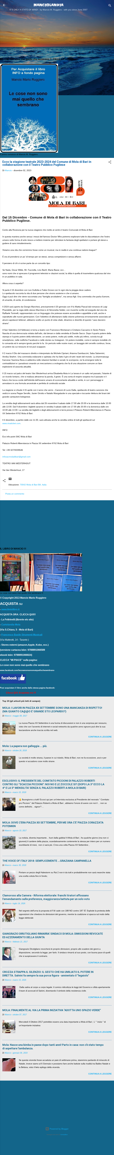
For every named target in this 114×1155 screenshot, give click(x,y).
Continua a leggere (100, 737)
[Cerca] (110, 6)
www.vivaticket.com (11, 423)
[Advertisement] (57, 34)
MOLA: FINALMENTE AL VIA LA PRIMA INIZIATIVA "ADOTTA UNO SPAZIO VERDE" (51, 1010)
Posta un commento (14, 494)
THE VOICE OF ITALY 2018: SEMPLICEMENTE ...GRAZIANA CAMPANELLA (46, 860)
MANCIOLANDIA (48, 5)
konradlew (64, 1134)
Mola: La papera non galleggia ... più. (24, 746)
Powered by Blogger (59, 1129)
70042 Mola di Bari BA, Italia (33, 484)
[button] (110, 162)
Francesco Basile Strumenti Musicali (21, 634)
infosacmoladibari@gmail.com (16, 456)
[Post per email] (10, 480)
